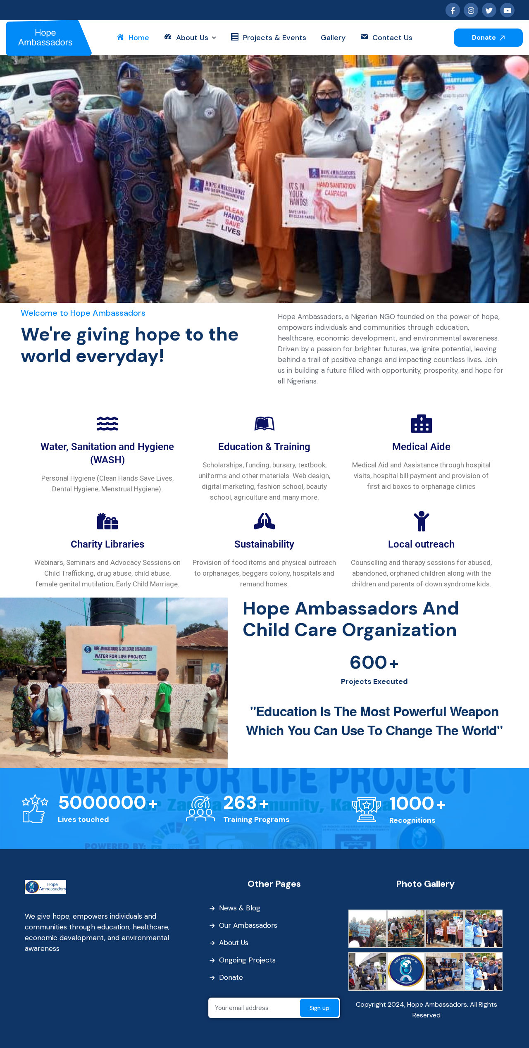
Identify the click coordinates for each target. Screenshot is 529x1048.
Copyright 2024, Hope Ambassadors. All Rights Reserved (426, 1009)
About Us (233, 942)
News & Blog (239, 907)
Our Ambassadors (248, 925)
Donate (485, 37)
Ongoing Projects (247, 960)
